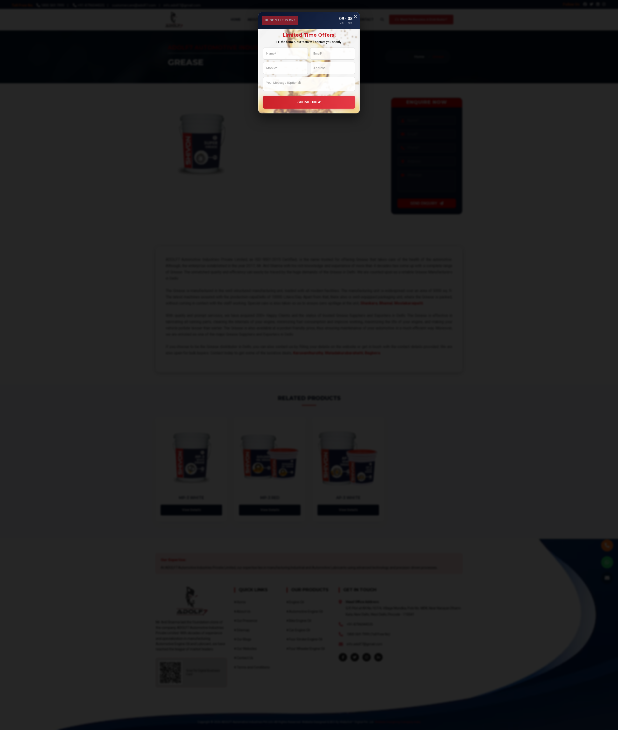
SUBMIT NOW (309, 102)
